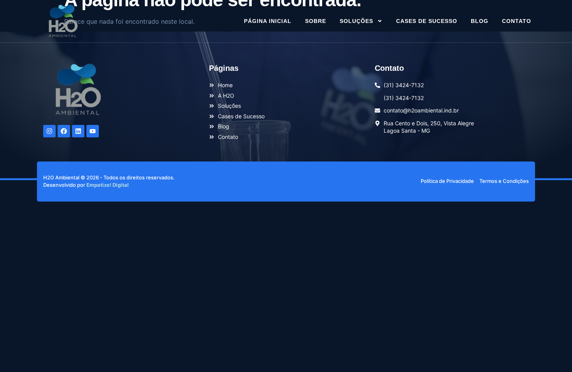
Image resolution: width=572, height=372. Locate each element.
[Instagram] (49, 131)
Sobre (315, 21)
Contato (516, 21)
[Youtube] (92, 131)
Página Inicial (267, 21)
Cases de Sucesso (426, 21)
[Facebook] (64, 131)
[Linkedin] (78, 131)
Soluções (356, 21)
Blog (479, 21)
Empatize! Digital (107, 185)
